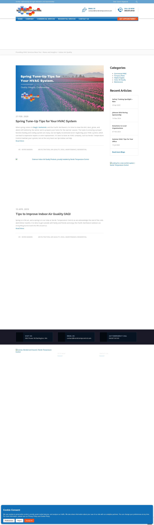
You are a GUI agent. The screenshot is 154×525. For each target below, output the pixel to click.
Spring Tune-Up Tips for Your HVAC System (46, 121)
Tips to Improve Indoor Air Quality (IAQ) (43, 214)
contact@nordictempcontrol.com (100, 11)
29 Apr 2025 (116, 105)
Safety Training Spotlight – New (122, 100)
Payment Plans (85, 360)
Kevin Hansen (27, 149)
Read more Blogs (118, 152)
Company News (119, 76)
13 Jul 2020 (116, 145)
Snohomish (42, 127)
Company (30, 19)
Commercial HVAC (120, 73)
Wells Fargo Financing (88, 364)
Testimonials (84, 372)
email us (91, 9)
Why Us (62, 364)
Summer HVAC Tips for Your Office (122, 140)
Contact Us (84, 19)
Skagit (35, 127)
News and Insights (66, 380)
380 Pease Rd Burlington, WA (36, 337)
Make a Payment (86, 368)
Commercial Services (46, 19)
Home (20, 19)
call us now (129, 9)
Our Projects (64, 376)
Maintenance (118, 82)
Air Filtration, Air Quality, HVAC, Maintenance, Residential (62, 149)
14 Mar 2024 (116, 118)
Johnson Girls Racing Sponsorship (120, 114)
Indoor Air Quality (120, 80)
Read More (20, 141)
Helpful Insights (119, 78)
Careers (83, 376)
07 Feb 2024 (116, 131)
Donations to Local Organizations (119, 127)
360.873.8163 (129, 11)
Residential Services (67, 19)
